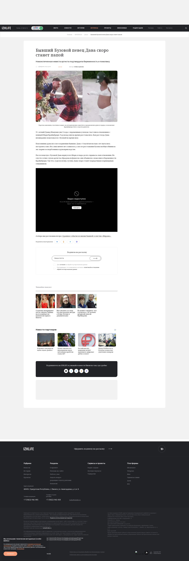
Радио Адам (138, 28)
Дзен (129, 481)
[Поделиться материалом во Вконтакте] (57, 242)
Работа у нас (55, 474)
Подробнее (20, 549)
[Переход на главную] (6, 28)
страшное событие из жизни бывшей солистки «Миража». (86, 236)
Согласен (10, 554)
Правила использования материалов (61, 518)
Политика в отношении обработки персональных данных (87, 552)
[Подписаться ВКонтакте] (76, 371)
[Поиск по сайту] (186, 28)
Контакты (169, 28)
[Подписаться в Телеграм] (71, 371)
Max (128, 474)
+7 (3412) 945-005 (31, 499)
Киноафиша (122, 28)
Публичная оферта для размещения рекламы (83, 554)
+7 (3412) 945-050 (53, 499)
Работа (160, 28)
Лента (55, 28)
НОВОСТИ (67, 28)
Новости (27, 468)
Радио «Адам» (93, 468)
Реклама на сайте (56, 471)
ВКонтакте (131, 468)
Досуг (60, 66)
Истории (27, 471)
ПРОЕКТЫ (107, 28)
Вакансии (53, 483)
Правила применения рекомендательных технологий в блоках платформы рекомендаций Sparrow (53, 538)
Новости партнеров (46, 330)
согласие (62, 264)
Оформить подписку (89, 449)
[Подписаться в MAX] (86, 371)
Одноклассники (133, 477)
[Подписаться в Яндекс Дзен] (66, 371)
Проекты (27, 477)
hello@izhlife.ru (75, 500)
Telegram (130, 471)
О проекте (54, 468)
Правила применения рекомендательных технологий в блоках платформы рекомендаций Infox (52, 539)
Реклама (151, 28)
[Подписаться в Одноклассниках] (81, 371)
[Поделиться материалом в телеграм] (70, 242)
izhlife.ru (29, 546)
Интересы (27, 474)
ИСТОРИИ (80, 28)
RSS (128, 484)
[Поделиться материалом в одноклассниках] (63, 242)
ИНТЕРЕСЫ (94, 28)
